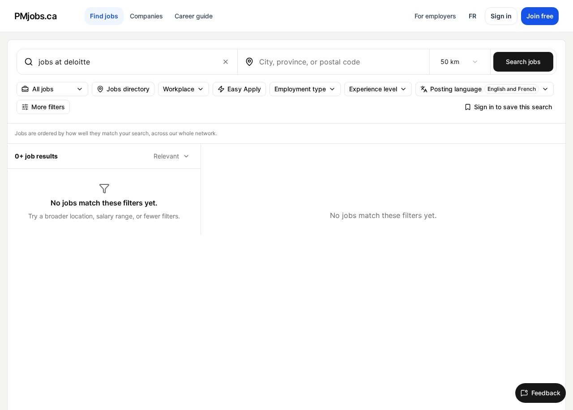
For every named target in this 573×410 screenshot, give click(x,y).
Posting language (483, 89)
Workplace (178, 89)
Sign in (501, 16)
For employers (435, 16)
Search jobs (523, 61)
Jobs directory (128, 89)
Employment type (300, 89)
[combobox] (125, 61)
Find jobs (104, 16)
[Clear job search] (226, 62)
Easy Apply (244, 89)
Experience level (373, 89)
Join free (539, 16)
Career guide (194, 16)
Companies (146, 16)
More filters (48, 107)
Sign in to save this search (513, 107)
